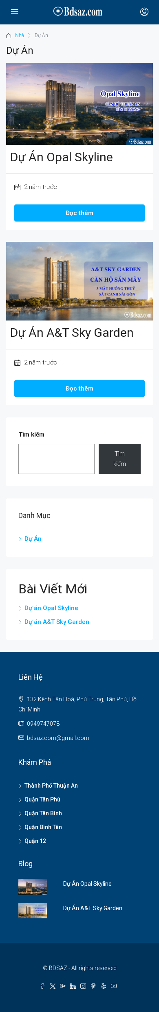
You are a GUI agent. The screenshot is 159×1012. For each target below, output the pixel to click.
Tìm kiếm (31, 434)
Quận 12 (35, 841)
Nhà (19, 35)
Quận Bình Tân (43, 827)
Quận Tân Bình (43, 813)
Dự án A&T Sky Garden (72, 332)
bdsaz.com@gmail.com (58, 738)
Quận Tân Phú (42, 799)
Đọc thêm (79, 213)
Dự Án (33, 538)
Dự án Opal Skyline (61, 157)
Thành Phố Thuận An (51, 785)
